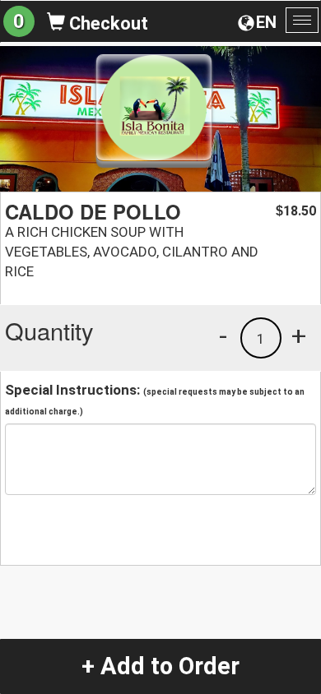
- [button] (223, 335)
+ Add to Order (160, 666)
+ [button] (298, 335)
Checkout (106, 23)
